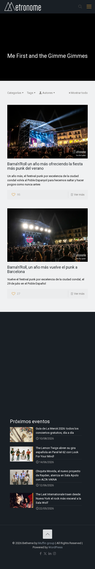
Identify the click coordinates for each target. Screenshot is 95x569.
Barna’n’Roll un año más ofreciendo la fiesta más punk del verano (45, 166)
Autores (47, 92)
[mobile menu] (89, 6)
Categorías (14, 92)
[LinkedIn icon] (49, 554)
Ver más (79, 194)
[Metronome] (23, 6)
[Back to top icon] (47, 534)
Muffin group (46, 543)
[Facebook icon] (40, 554)
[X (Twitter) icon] (45, 554)
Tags (30, 92)
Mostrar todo (79, 92)
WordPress (55, 547)
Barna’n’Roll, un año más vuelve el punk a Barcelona (42, 269)
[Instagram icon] (54, 554)
